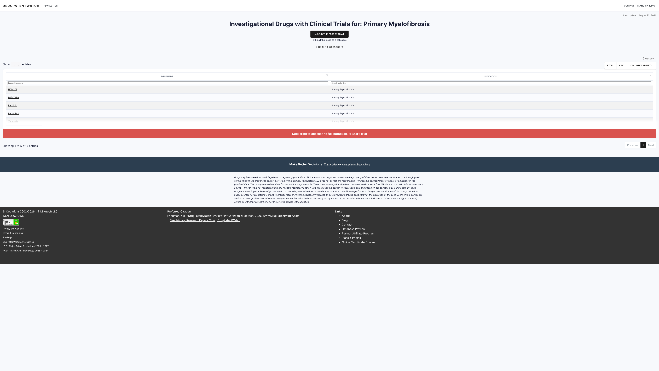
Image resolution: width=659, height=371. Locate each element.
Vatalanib (13, 121)
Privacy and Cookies (13, 228)
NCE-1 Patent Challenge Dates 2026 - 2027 (25, 250)
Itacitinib (12, 105)
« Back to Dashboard (329, 46)
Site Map (7, 237)
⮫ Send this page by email (329, 34)
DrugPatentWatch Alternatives (18, 242)
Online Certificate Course (358, 242)
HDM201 (12, 89)
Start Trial (359, 134)
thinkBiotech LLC (47, 211)
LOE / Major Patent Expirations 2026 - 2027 (26, 246)
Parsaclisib (13, 113)
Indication (490, 76)
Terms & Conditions (13, 233)
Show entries (17, 64)
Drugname (167, 76)
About (346, 215)
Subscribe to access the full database (319, 134)
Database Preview (353, 229)
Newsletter (50, 5)
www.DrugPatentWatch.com (281, 215)
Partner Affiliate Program (358, 233)
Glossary (648, 58)
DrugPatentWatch (21, 6)
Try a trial (331, 164)
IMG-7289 (13, 97)
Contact (629, 5)
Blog (345, 220)
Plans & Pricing (646, 5)
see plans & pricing (356, 164)
